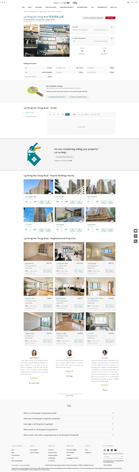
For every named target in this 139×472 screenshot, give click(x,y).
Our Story (51, 450)
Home (25, 11)
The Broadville (91, 263)
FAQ (86, 450)
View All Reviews (69, 395)
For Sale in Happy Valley (79, 97)
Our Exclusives (16, 455)
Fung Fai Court (30, 298)
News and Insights (72, 450)
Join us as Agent (34, 452)
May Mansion (29, 263)
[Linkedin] (112, 450)
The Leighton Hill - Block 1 (95, 298)
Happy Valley (42, 11)
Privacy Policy (15, 465)
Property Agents (52, 455)
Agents (32, 446)
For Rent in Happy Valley (57, 97)
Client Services (17, 446)
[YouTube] (115, 450)
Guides (68, 455)
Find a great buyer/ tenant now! (64, 157)
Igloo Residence (61, 298)
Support (88, 446)
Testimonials (51, 458)
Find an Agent (33, 450)
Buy (13, 450)
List (13, 458)
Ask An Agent (70, 452)
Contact (111, 18)
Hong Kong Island (33, 11)
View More (82, 54)
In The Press (51, 460)
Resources (70, 446)
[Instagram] (104, 450)
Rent (13, 452)
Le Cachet (90, 333)
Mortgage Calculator (72, 458)
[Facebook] (108, 450)
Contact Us (88, 452)
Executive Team (52, 452)
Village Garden (29, 333)
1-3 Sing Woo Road (62, 263)
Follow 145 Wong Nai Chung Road (94, 18)
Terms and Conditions (24, 465)
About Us (51, 446)
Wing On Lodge (61, 333)
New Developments (17, 460)
